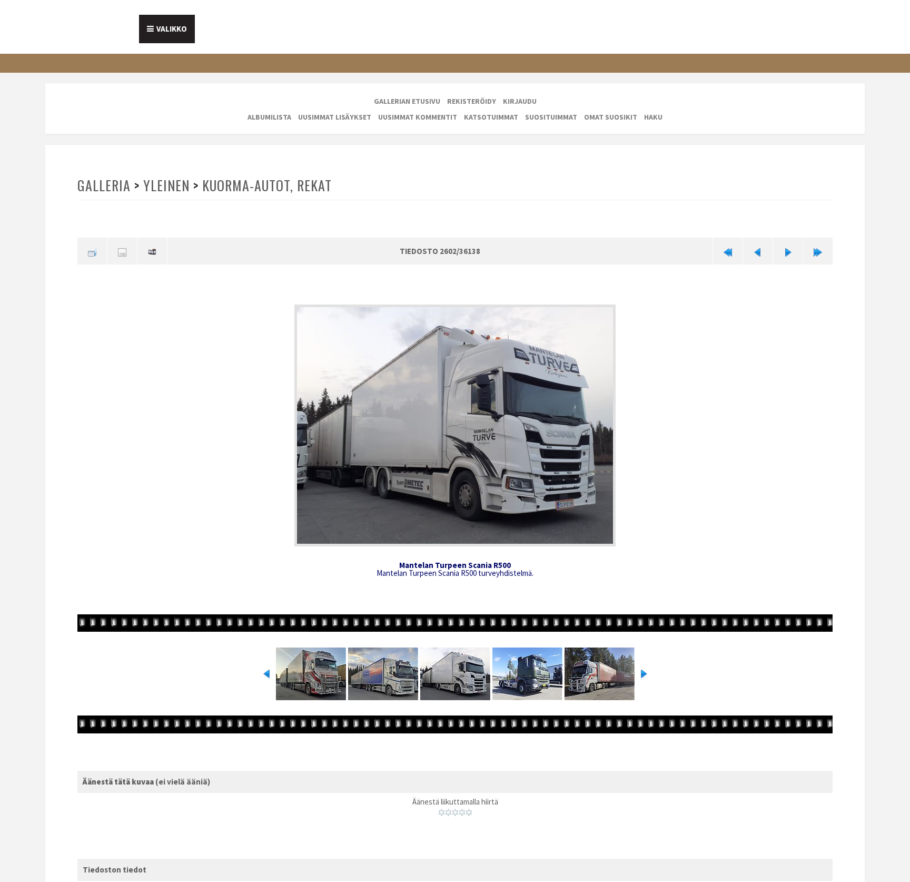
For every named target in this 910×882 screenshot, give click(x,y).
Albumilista (269, 117)
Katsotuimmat (491, 117)
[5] (469, 808)
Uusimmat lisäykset (334, 117)
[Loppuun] (817, 250)
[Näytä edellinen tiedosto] (757, 250)
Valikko (171, 29)
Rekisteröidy (471, 101)
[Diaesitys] (152, 250)
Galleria (103, 185)
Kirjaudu (520, 101)
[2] (448, 808)
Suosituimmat (551, 117)
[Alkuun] (727, 250)
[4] (462, 808)
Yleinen (165, 185)
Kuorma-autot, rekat (265, 185)
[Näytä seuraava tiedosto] (787, 250)
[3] (455, 808)
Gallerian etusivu (407, 101)
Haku (653, 117)
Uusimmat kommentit (417, 117)
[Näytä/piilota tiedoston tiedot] (122, 250)
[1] (441, 808)
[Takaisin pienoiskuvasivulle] (92, 250)
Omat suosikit (610, 117)
